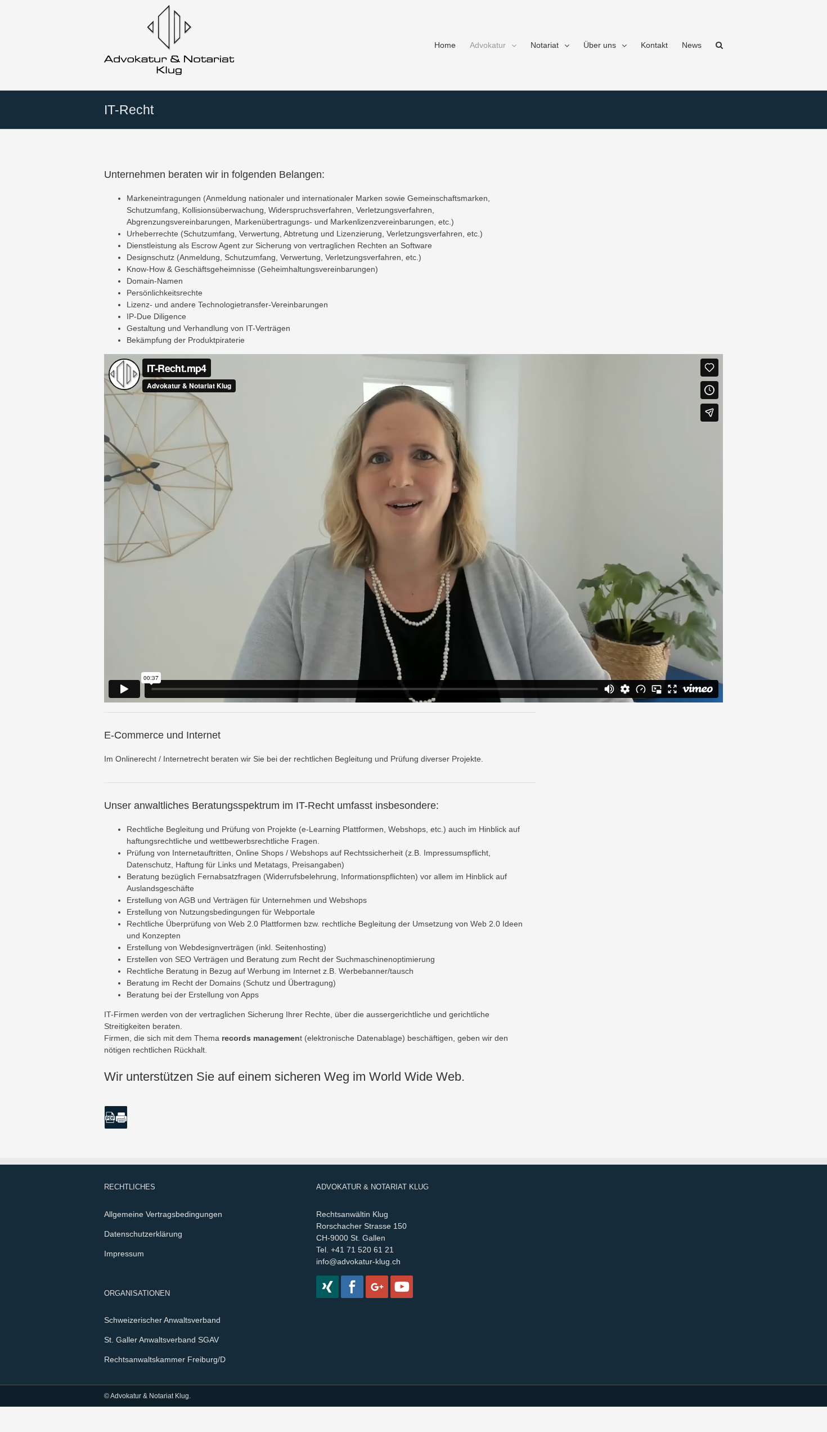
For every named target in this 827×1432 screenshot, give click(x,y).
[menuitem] (452, 45)
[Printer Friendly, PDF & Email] (116, 1116)
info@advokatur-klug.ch (358, 1261)
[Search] (719, 45)
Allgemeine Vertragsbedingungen (163, 1214)
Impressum (124, 1253)
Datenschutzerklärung (143, 1233)
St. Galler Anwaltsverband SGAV (161, 1339)
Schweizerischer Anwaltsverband (162, 1319)
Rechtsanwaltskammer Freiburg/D (165, 1359)
